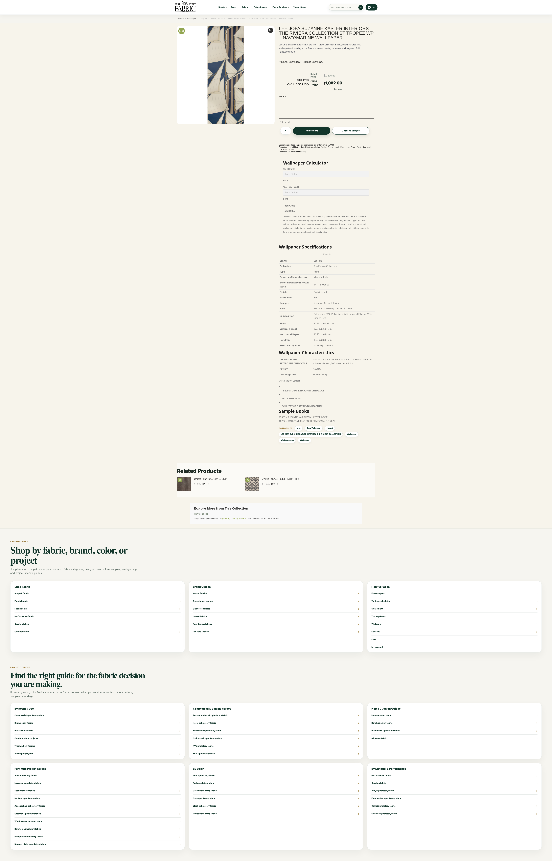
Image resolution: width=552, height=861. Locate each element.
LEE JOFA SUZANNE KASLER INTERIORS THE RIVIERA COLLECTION (311, 434)
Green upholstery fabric (205, 790)
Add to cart (312, 130)
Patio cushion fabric (381, 715)
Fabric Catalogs (280, 7)
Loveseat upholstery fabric (28, 783)
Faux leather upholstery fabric (386, 798)
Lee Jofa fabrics (201, 631)
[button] (270, 30)
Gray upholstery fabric (204, 798)
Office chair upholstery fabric (207, 738)
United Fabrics (200, 616)
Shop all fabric (22, 593)
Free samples (378, 593)
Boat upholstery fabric (204, 753)
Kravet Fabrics (201, 513)
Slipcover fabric (379, 738)
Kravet (330, 428)
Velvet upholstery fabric (383, 806)
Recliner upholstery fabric (27, 798)
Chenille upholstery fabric (384, 813)
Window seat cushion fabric (28, 821)
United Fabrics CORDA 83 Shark (211, 478)
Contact (375, 631)
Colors (245, 7)
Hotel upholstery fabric (204, 723)
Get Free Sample (351, 130)
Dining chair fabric (24, 723)
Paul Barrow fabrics (202, 624)
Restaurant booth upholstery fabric (210, 715)
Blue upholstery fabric (204, 775)
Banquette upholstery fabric (29, 836)
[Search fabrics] (360, 7)
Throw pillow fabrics (25, 746)
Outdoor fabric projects (26, 738)
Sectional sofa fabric (25, 790)
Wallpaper (304, 440)
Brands (221, 7)
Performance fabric (24, 616)
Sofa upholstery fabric (26, 775)
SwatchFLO (377, 608)
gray (299, 428)
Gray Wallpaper (314, 428)
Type (233, 7)
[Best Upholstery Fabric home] (185, 7)
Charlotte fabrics (201, 608)
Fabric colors (21, 608)
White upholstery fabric (205, 813)
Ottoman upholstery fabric (28, 813)
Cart (373, 639)
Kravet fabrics (200, 593)
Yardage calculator (380, 601)
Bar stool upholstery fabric (28, 829)
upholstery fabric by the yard (233, 518)
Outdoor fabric (22, 631)
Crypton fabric (22, 624)
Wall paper (351, 434)
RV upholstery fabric (203, 746)
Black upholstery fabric (204, 806)
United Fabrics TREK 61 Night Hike (280, 478)
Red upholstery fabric (203, 783)
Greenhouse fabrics (203, 601)
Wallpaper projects (24, 753)
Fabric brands (21, 601)
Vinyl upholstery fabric (382, 790)
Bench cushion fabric (381, 723)
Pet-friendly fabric (24, 730)
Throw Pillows (299, 7)
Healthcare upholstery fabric (207, 730)
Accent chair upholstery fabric (30, 806)
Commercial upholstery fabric (29, 715)
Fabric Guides (260, 7)
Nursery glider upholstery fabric (30, 844)
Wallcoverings (287, 440)
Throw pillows (378, 616)
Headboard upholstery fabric (385, 730)
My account (377, 647)
